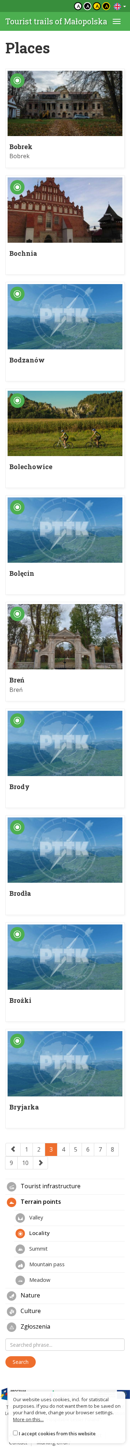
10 (25, 1163)
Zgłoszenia (34, 1327)
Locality (39, 1232)
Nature (29, 1296)
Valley (35, 1217)
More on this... (28, 1419)
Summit (38, 1248)
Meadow (39, 1279)
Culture (30, 1311)
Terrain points (40, 1202)
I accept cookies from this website (57, 1433)
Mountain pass (46, 1264)
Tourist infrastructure (50, 1186)
